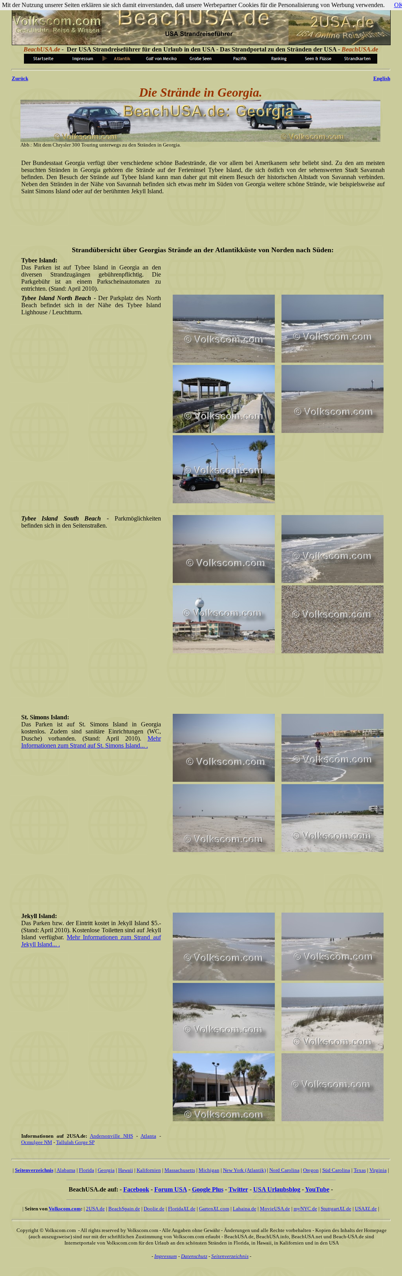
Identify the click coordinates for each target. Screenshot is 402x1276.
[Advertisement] (201, 215)
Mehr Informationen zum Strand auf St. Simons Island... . (91, 742)
